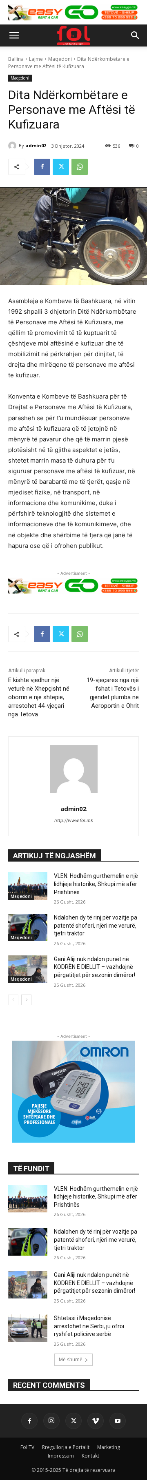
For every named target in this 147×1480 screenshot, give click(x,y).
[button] (14, 35)
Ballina (16, 58)
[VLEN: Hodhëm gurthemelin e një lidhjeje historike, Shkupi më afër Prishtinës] (27, 886)
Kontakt (90, 1455)
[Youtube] (117, 1421)
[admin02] (13, 146)
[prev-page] (13, 1000)
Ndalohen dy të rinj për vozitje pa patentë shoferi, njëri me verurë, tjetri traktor (95, 925)
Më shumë (70, 1359)
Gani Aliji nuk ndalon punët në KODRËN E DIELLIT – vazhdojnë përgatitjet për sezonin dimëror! (94, 967)
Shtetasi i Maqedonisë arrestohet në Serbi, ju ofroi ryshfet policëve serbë (89, 1326)
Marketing (108, 1447)
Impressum (61, 1455)
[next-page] (26, 1000)
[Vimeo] (95, 1421)
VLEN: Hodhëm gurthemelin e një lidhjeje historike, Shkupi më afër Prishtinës (96, 884)
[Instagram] (51, 1421)
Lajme (36, 58)
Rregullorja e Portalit (65, 1447)
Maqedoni (60, 58)
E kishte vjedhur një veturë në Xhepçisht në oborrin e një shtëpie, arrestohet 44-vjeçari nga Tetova (38, 697)
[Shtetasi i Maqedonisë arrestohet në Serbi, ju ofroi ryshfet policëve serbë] (27, 1328)
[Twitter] (61, 167)
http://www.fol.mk (73, 820)
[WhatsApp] (79, 167)
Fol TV (27, 1447)
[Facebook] (42, 167)
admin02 (35, 145)
